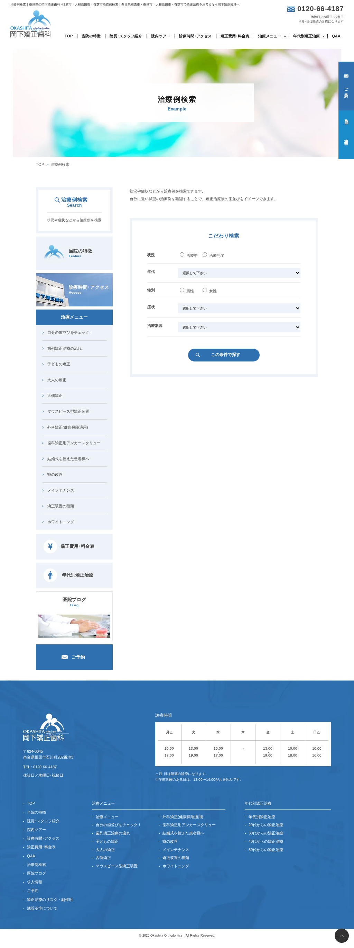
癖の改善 (55, 474)
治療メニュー (107, 817)
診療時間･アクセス (195, 36)
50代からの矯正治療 (266, 850)
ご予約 (346, 88)
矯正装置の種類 (60, 506)
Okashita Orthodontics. (167, 935)
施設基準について (42, 908)
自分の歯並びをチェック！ (70, 332)
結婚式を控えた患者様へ (68, 459)
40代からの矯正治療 (266, 841)
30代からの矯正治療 (266, 833)
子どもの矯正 (58, 364)
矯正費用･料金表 (235, 36)
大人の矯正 (56, 380)
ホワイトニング (60, 522)
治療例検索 (36, 864)
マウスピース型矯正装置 (68, 411)
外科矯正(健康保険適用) (67, 427)
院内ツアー (160, 36)
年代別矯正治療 (77, 575)
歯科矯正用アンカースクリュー (74, 443)
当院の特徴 (91, 36)
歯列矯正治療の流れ (64, 348)
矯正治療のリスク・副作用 (50, 899)
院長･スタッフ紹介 (126, 36)
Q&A (336, 36)
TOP (69, 36)
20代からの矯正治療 (266, 825)
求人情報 (346, 137)
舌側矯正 (55, 395)
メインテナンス (60, 490)
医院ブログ (74, 602)
